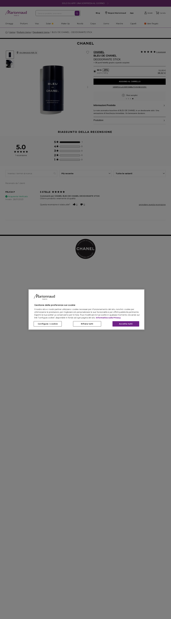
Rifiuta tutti (87, 324)
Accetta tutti (126, 324)
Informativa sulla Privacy (108, 318)
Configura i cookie (48, 324)
